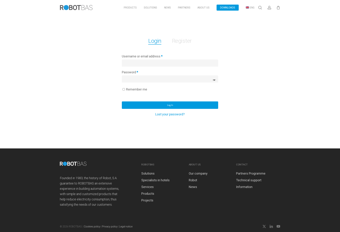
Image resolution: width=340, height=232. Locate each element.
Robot (193, 180)
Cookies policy (92, 226)
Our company (198, 173)
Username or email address (142, 56)
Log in (170, 105)
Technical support (248, 180)
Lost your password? (170, 114)
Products (147, 193)
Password (130, 72)
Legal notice (125, 226)
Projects (147, 200)
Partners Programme (250, 173)
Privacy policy (110, 226)
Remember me (136, 89)
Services (147, 187)
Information (244, 187)
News (193, 187)
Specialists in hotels (155, 180)
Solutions (148, 173)
